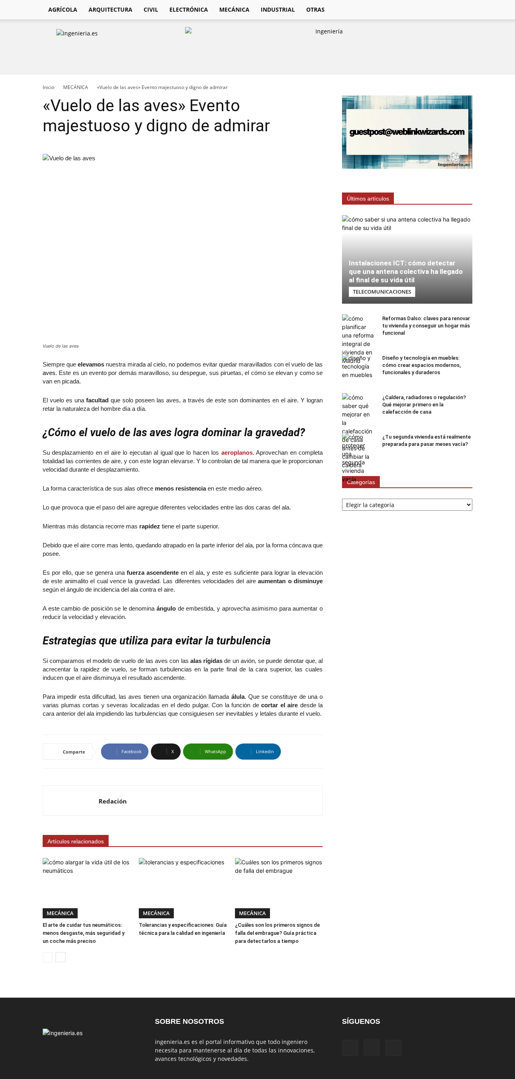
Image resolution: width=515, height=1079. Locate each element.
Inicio (48, 87)
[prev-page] (48, 957)
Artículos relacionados (75, 841)
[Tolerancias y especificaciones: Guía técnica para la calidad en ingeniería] (183, 888)
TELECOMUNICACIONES (382, 291)
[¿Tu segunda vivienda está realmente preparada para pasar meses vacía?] (358, 458)
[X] (445, 9)
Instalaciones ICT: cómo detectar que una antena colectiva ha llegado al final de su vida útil (406, 271)
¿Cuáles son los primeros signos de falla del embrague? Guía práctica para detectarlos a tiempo (277, 933)
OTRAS (315, 9)
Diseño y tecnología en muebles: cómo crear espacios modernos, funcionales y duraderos (421, 365)
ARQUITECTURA (110, 9)
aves (49, 372)
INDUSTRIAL (278, 9)
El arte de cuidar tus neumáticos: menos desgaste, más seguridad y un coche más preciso (83, 933)
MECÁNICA (234, 9)
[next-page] (61, 957)
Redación (113, 801)
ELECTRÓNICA (188, 9)
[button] (462, 10)
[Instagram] (431, 9)
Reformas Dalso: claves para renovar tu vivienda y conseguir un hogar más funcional (426, 325)
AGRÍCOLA (62, 9)
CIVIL (151, 9)
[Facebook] (418, 9)
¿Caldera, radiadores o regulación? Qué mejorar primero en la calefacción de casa (424, 404)
